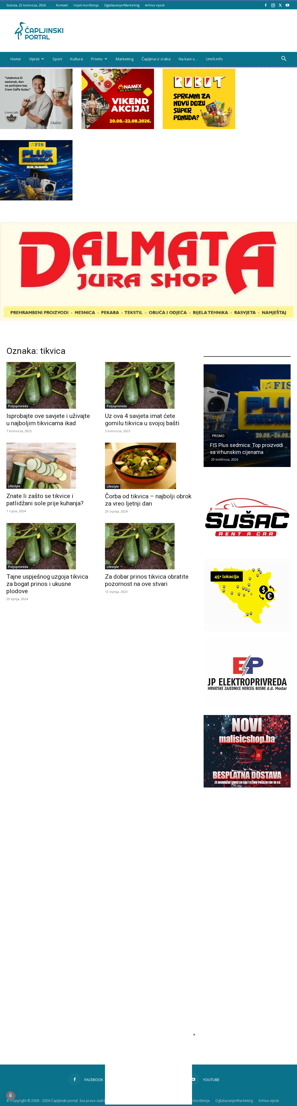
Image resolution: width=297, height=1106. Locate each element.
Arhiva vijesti (155, 5)
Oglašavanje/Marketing (122, 5)
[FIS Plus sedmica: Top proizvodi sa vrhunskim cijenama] (247, 415)
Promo (97, 58)
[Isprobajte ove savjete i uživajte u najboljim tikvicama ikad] (49, 385)
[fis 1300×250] (36, 170)
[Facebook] (265, 5)
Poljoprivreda (18, 406)
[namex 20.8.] (118, 127)
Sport (57, 58)
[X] (280, 5)
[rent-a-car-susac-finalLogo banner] (247, 552)
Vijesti (34, 58)
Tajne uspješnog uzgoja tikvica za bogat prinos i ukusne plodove (47, 584)
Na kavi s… (188, 58)
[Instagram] (273, 5)
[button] (284, 59)
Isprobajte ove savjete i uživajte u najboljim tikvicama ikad (48, 419)
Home (15, 58)
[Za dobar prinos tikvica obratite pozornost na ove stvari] (148, 546)
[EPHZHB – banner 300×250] (247, 708)
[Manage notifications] (10, 1095)
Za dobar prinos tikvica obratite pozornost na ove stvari (147, 580)
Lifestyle (14, 486)
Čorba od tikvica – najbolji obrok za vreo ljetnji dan (148, 500)
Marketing (124, 58)
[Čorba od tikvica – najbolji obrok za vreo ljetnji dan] (148, 466)
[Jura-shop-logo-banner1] (148, 319)
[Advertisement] (247, 896)
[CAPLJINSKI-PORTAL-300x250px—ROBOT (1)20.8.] (199, 127)
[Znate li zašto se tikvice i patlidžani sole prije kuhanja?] (49, 466)
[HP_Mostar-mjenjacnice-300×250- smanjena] (247, 630)
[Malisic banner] (247, 786)
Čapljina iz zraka (156, 58)
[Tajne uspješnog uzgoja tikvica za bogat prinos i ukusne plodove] (49, 546)
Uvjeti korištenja (86, 5)
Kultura (76, 58)
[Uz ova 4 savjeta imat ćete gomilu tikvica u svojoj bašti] (148, 385)
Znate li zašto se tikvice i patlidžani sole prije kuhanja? (45, 500)
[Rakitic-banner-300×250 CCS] (36, 127)
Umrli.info (214, 58)
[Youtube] (287, 5)
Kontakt (62, 5)
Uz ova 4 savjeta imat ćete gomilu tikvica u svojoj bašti (142, 419)
